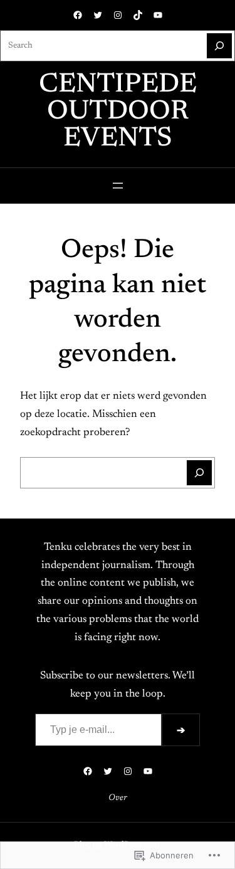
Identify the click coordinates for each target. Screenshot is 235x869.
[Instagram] (118, 15)
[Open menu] (117, 185)
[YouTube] (158, 15)
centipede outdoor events (118, 111)
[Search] (219, 45)
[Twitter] (98, 15)
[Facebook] (78, 15)
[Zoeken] (199, 472)
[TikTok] (138, 15)
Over (117, 798)
